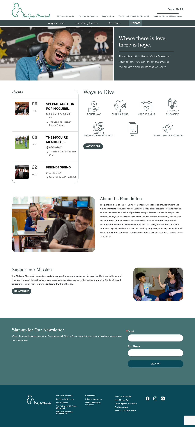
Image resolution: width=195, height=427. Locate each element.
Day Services (108, 16)
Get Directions (121, 407)
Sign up (155, 363)
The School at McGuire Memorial (133, 16)
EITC (133, 135)
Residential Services (88, 16)
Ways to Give (56, 23)
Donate (135, 23)
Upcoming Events (86, 23)
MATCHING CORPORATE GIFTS (98, 135)
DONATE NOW (94, 114)
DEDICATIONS (172, 110)
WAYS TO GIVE (93, 146)
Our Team (114, 23)
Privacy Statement (93, 399)
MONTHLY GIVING (146, 114)
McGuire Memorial (65, 16)
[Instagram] (155, 398)
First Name (134, 346)
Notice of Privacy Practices (93, 404)
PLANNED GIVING (120, 114)
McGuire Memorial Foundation (167, 16)
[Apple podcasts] (163, 398)
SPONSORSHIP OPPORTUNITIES (168, 135)
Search (181, 9)
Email (131, 331)
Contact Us (173, 9)
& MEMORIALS (172, 114)
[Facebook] (147, 398)
